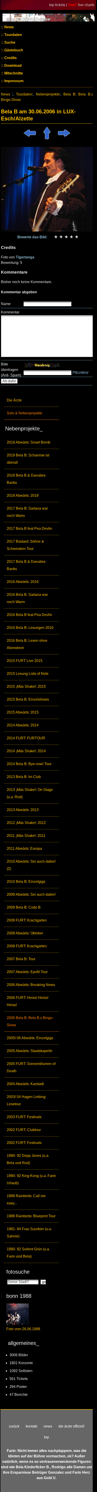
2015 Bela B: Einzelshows (28, 699)
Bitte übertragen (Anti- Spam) (11, 369)
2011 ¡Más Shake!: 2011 (26, 836)
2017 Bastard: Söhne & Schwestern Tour (25, 545)
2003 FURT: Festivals (24, 1117)
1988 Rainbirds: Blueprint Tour (31, 1216)
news (48, 1426)
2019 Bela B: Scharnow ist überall (28, 458)
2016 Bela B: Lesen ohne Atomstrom (27, 644)
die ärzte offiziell (71, 1426)
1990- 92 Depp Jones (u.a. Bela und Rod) (28, 1159)
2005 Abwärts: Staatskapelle (29, 1051)
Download (12, 65)
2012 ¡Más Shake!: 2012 (26, 823)
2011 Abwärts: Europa (24, 848)
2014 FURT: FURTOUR (26, 738)
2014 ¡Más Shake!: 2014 (26, 751)
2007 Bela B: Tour (21, 959)
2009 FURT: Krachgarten (27, 920)
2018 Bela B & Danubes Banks (26, 479)
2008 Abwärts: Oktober (25, 933)
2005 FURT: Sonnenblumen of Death (31, 1067)
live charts (86, 5)
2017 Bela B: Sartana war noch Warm (27, 512)
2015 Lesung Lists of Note (27, 674)
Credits (10, 58)
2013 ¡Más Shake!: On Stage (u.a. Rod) (30, 793)
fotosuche (18, 1272)
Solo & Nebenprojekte (24, 413)
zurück (14, 1426)
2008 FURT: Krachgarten (27, 946)
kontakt (31, 1426)
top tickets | (58, 5)
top (46, 1437)
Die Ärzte (14, 400)
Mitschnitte (13, 73)
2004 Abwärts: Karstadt (25, 1084)
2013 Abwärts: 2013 (23, 810)
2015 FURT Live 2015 (24, 661)
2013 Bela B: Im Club (24, 777)
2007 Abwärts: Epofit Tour (27, 972)
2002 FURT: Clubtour (24, 1130)
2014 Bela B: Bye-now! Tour (29, 764)
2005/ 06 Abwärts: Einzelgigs (30, 1038)
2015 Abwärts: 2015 (23, 712)
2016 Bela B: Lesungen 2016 (30, 628)
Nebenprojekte (48, 94)
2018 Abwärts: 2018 (23, 495)
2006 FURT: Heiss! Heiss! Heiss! (27, 1001)
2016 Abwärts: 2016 (23, 582)
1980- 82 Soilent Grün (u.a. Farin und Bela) (28, 1252)
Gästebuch (13, 50)
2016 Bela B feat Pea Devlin (29, 615)
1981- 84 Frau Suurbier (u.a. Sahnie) (29, 1232)
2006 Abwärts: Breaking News (31, 985)
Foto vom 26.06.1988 (23, 1329)
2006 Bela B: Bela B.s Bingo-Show (30, 1021)
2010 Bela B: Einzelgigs (26, 881)
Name (6, 304)
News (8, 27)
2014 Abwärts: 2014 (23, 725)
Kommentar (10, 312)
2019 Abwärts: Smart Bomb (28, 442)
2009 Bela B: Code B (24, 907)
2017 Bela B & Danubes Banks (26, 565)
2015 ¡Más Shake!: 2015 (26, 686)
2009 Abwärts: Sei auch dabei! (31, 894)
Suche (9, 42)
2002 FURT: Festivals (24, 1143)
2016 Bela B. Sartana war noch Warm (27, 598)
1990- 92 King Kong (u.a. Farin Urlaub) (31, 1179)
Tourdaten (12, 35)
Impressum (13, 81)
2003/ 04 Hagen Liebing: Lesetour (26, 1100)
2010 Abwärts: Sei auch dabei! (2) (31, 865)
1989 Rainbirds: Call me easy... (26, 1199)
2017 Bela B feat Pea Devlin (29, 528)
